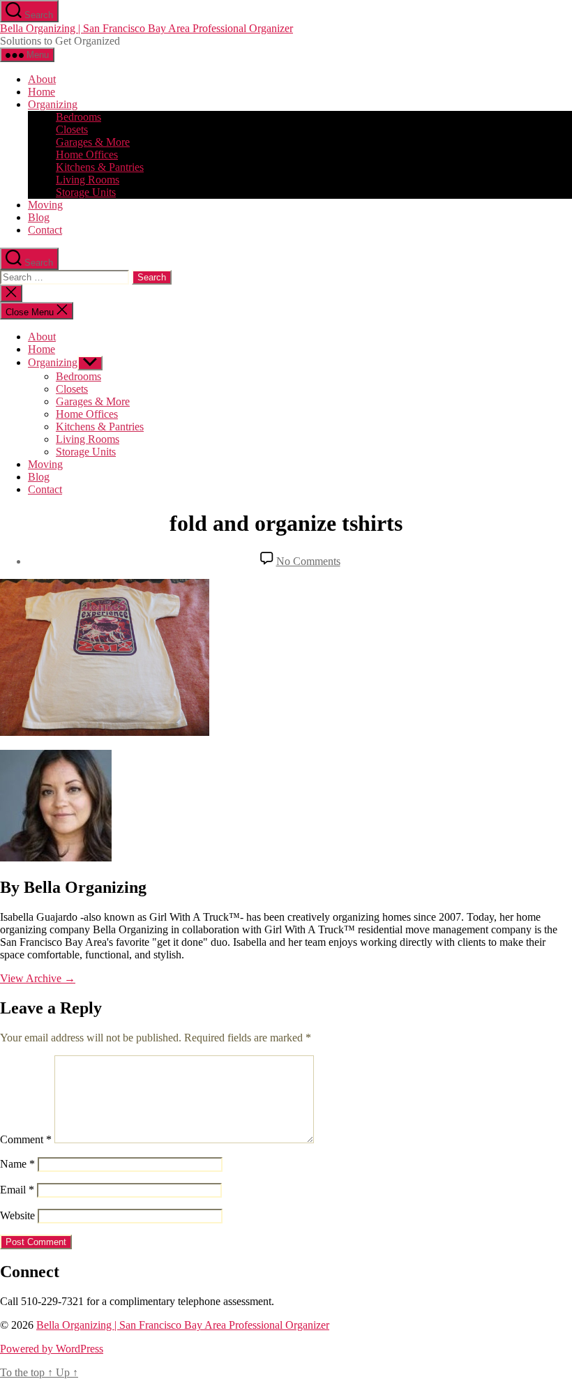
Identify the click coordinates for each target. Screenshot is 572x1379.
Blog (39, 217)
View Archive (37, 978)
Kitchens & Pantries (100, 167)
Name (17, 1164)
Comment (26, 1139)
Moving (45, 205)
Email (17, 1190)
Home (41, 92)
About (42, 79)
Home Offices (87, 154)
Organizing (52, 104)
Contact (45, 230)
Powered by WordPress (51, 1349)
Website (17, 1215)
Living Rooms (87, 180)
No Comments (308, 561)
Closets (72, 129)
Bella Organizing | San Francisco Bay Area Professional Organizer (146, 28)
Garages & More (93, 142)
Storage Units (86, 192)
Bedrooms (78, 117)
